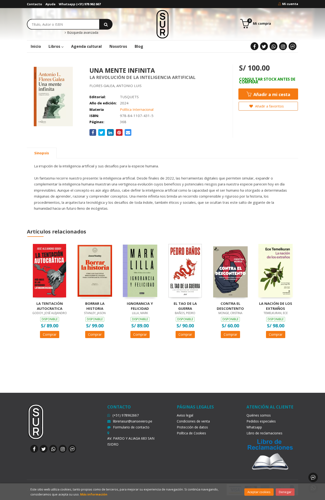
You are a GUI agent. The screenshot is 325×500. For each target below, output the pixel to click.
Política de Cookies (191, 433)
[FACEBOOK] (254, 46)
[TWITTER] (264, 46)
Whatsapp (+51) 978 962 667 (80, 4)
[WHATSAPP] (273, 46)
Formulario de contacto (131, 427)
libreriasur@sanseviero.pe (132, 421)
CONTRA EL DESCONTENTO (230, 306)
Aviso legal (185, 415)
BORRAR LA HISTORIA (94, 306)
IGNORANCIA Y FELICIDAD (140, 306)
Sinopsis (41, 152)
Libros (55, 46)
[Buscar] (106, 24)
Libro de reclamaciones (264, 433)
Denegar (285, 492)
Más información (93, 494)
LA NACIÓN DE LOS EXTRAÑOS (275, 306)
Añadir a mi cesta (271, 94)
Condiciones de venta (193, 421)
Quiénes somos (258, 415)
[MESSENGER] (292, 46)
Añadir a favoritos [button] (269, 106)
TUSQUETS (129, 96)
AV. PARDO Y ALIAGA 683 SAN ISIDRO (130, 441)
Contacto (34, 4)
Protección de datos (192, 427)
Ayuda (50, 4)
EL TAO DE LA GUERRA (185, 306)
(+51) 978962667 (126, 415)
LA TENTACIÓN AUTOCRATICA (49, 306)
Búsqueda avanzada (82, 32)
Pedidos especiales (261, 421)
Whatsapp (254, 427)
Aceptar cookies (259, 492)
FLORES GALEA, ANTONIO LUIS (115, 85)
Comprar (49, 334)
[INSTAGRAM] (283, 46)
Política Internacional (136, 109)
